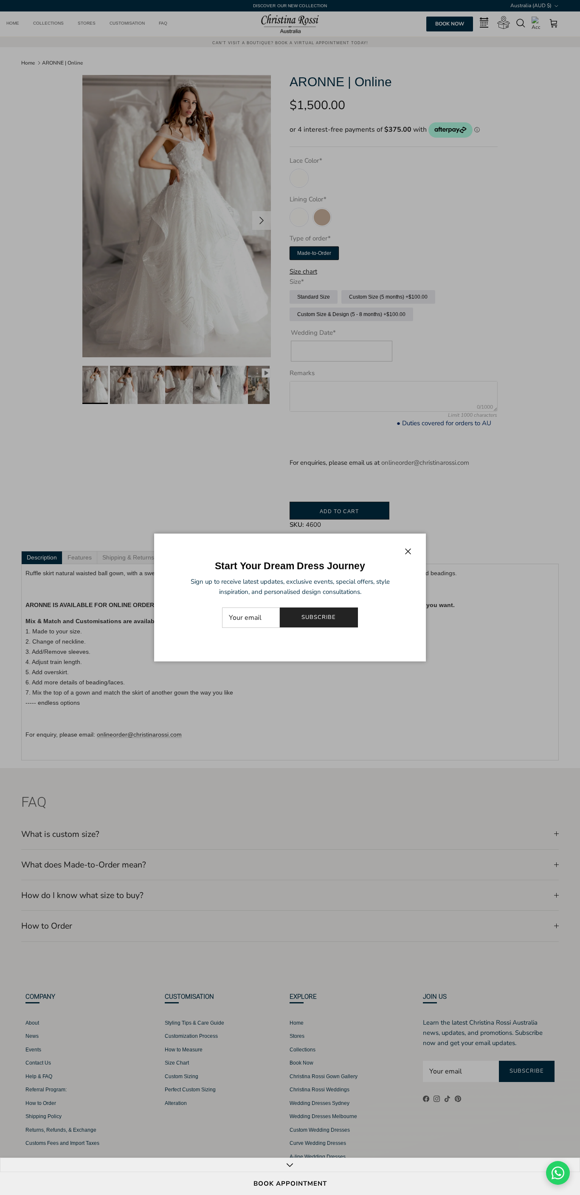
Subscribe (318, 617)
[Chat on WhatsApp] (558, 1173)
